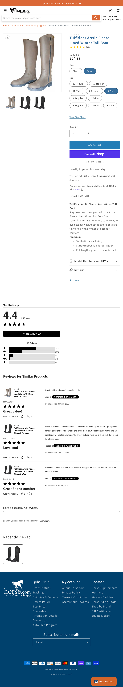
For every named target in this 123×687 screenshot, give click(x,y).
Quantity (74, 127)
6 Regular (94, 91)
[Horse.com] (20, 10)
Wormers (97, 592)
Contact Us (40, 620)
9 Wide (110, 105)
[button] (95, 261)
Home (6, 25)
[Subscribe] (86, 642)
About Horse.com (73, 588)
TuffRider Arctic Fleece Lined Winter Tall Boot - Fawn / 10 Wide (24, 394)
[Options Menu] (118, 416)
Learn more (45, 521)
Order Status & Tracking (42, 590)
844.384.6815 (110, 16)
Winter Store (17, 25)
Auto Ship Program (45, 625)
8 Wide (95, 105)
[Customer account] (110, 10)
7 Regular (78, 98)
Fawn (90, 71)
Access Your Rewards (75, 602)
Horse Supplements (104, 588)
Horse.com (56, 669)
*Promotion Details (45, 615)
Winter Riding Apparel (36, 25)
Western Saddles (102, 597)
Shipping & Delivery (45, 597)
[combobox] (51, 18)
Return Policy (41, 602)
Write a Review (32, 333)
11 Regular (98, 83)
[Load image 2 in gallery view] (25, 102)
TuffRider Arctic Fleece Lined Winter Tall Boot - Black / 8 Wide (24, 471)
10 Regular (78, 83)
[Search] (96, 17)
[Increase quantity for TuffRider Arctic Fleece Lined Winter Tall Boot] (88, 133)
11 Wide (77, 91)
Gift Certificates (101, 611)
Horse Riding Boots (104, 602)
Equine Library (101, 615)
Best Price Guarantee (39, 609)
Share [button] (76, 280)
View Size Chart (78, 117)
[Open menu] (5, 10)
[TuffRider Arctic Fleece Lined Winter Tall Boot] (13, 554)
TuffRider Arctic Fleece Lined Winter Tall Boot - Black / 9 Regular (24, 430)
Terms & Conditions (74, 597)
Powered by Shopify (69, 669)
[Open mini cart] (117, 10)
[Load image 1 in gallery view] (10, 102)
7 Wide (95, 98)
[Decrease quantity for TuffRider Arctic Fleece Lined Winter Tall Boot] (73, 133)
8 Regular (78, 105)
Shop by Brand (101, 606)
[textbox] (61, 514)
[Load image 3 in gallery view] (39, 102)
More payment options (95, 162)
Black (76, 71)
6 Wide (111, 91)
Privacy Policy (71, 592)
